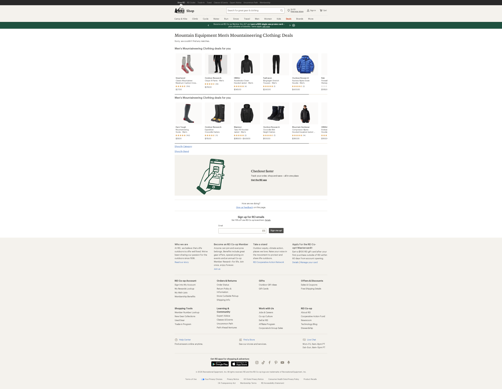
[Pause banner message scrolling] (293, 25)
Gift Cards (263, 288)
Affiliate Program (267, 324)
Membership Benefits (185, 296)
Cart (325, 10)
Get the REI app (259, 180)
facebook (269, 362)
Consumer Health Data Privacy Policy (283, 379)
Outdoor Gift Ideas (268, 284)
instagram (257, 362)
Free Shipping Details (311, 288)
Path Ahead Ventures (227, 327)
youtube (282, 362)
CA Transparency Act (227, 383)
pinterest (276, 362)
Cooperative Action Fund (313, 316)
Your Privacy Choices (213, 379)
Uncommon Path (225, 323)
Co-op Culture (266, 316)
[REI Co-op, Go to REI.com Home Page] (179, 10)
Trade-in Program (183, 324)
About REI (306, 312)
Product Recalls (310, 379)
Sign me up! (276, 230)
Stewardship (307, 328)
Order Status (223, 284)
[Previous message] (208, 25)
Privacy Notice (233, 379)
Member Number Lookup (187, 312)
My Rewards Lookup (184, 288)
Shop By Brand (182, 151)
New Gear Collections (185, 316)
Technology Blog (309, 324)
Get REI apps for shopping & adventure (229, 359)
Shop (190, 11)
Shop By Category (183, 146)
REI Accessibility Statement (272, 383)
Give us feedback (244, 207)
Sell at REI (263, 320)
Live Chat (311, 339)
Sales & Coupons (309, 284)
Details (268, 220)
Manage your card (308, 262)
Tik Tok (263, 362)
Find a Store (249, 339)
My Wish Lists (181, 292)
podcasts (289, 362)
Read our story (182, 262)
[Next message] (290, 25)
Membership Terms (248, 383)
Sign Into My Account (185, 284)
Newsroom (306, 320)
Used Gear (180, 320)
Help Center (185, 339)
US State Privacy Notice (254, 379)
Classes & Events (225, 319)
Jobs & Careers (266, 312)
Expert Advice (223, 315)
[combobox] (255, 10)
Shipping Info (223, 300)
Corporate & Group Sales (271, 328)
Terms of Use (190, 379)
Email (220, 225)
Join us (217, 269)
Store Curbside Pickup (227, 296)
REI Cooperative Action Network (268, 262)
